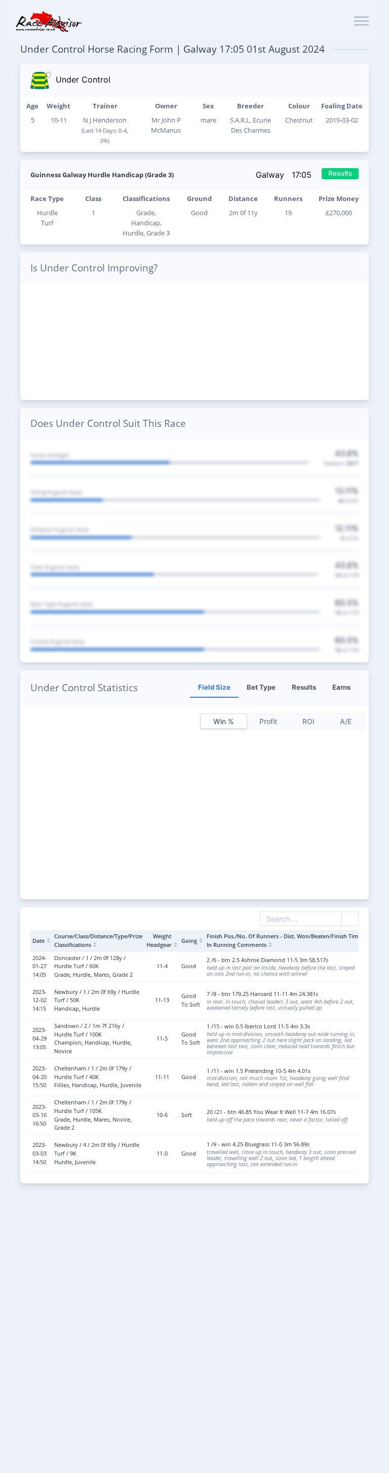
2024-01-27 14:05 (39, 966)
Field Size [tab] (214, 687)
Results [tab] (304, 687)
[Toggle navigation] (361, 21)
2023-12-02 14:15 (39, 1000)
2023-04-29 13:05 (39, 1038)
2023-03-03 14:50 (39, 1153)
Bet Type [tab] (261, 687)
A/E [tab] (346, 721)
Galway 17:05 (285, 175)
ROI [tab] (308, 721)
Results (340, 173)
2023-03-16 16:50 (39, 1115)
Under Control (83, 79)
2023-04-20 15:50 (39, 1076)
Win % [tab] (223, 721)
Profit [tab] (268, 721)
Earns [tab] (341, 687)
